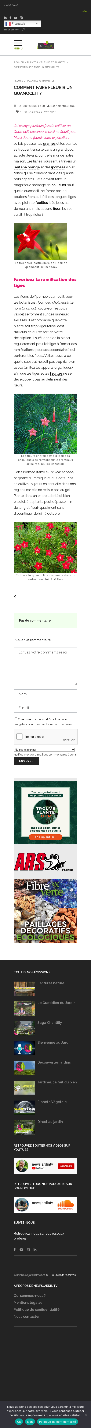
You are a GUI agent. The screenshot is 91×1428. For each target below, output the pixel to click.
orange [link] (34, 167)
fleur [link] (57, 209)
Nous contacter (27, 1317)
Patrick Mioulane (63, 106)
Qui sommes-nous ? (30, 1296)
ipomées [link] (58, 167)
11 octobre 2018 (31, 106)
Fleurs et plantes (53, 62)
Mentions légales (28, 1303)
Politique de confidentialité (36, 1310)
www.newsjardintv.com (29, 1275)
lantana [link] (20, 167)
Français (18, 23)
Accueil (19, 62)
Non (30, 1421)
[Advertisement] (45, 1370)
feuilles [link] (41, 203)
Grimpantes (47, 81)
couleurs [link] (58, 185)
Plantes (32, 62)
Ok (19, 1421)
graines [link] (49, 144)
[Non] (86, 1415)
